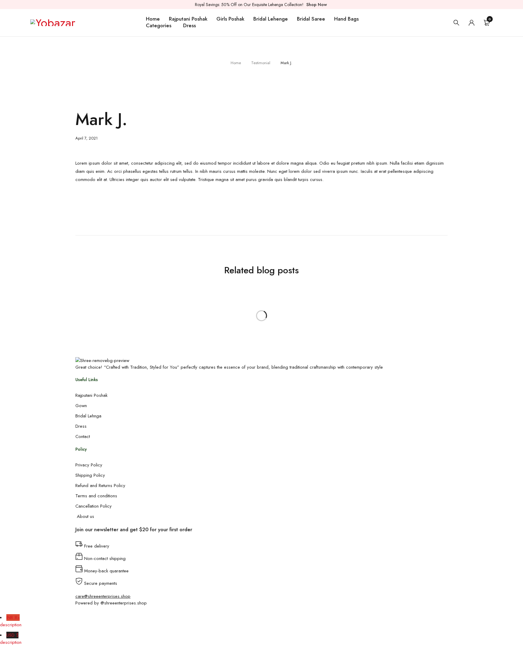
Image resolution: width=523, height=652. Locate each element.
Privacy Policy (88, 465)
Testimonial (260, 63)
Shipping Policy (90, 475)
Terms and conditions (96, 495)
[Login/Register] (471, 23)
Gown (81, 405)
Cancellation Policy (93, 506)
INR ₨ (10, 621)
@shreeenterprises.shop (123, 603)
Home (236, 63)
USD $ (10, 639)
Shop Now (316, 5)
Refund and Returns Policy (100, 485)
